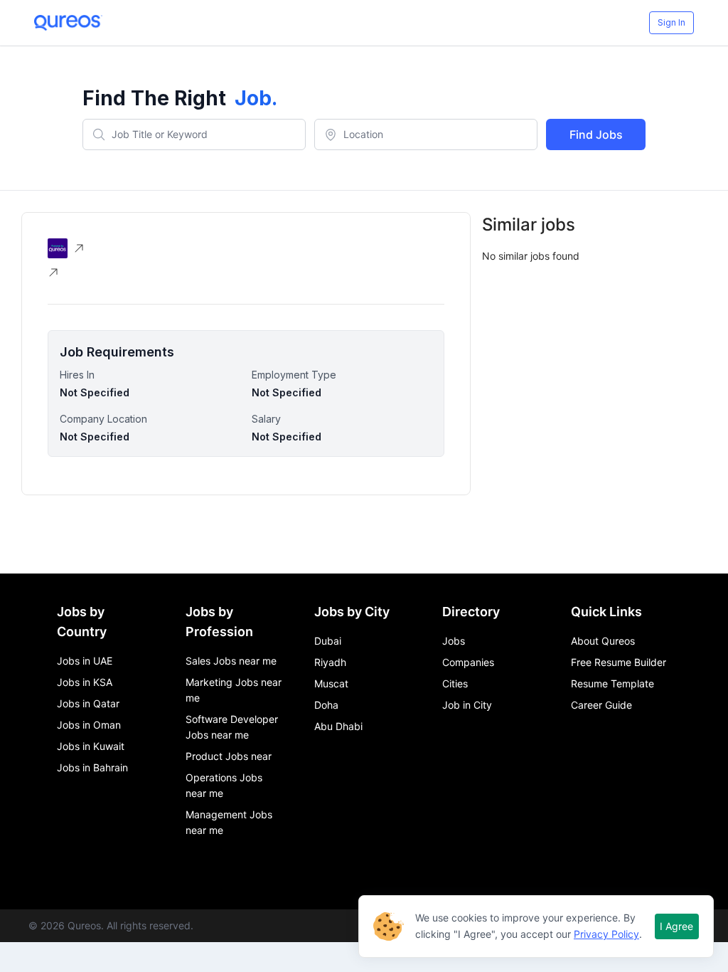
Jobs (453, 641)
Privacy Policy (606, 934)
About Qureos (603, 641)
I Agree (676, 926)
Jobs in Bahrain (92, 767)
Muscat (331, 683)
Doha (326, 705)
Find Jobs (596, 134)
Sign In (671, 22)
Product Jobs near (229, 756)
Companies (468, 662)
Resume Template (612, 683)
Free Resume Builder (618, 662)
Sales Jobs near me (231, 661)
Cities (455, 683)
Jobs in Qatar (88, 703)
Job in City (467, 705)
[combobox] (194, 134)
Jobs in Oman (89, 725)
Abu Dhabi (338, 726)
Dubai (327, 641)
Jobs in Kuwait (90, 746)
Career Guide (601, 705)
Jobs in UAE (84, 661)
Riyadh (330, 662)
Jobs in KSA (84, 682)
